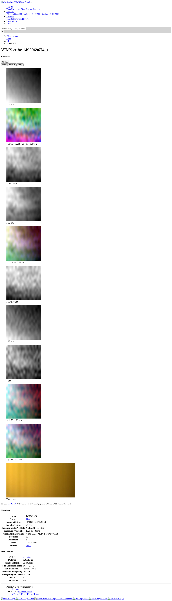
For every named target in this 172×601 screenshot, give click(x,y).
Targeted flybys (13, 19)
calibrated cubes (25, 592)
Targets (9, 7)
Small (4, 65)
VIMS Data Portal (22, 2)
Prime (28, 545)
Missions (10, 11)
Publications (11, 21)
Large (20, 65)
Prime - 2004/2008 (14, 14)
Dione (23, 9)
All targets (35, 9)
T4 (7, 41)
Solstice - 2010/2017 (50, 14)
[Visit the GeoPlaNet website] (116, 599)
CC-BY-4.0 (12, 504)
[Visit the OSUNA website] (8, 599)
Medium (5, 62)
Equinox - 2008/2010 (32, 14)
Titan (8, 9)
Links (8, 24)
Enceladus (15, 9)
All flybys (24, 19)
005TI (29, 557)
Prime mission (12, 36)
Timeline (10, 16)
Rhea (28, 9)
